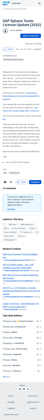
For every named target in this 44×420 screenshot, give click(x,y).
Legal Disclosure (33, 402)
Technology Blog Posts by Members (16, 9)
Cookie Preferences (11, 414)
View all (6, 377)
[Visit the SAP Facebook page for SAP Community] (16, 389)
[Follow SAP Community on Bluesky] (20, 389)
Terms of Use (33, 396)
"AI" (36, 232)
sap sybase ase (14, 173)
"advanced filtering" (10, 232)
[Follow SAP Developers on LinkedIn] (28, 389)
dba (5, 173)
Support (33, 408)
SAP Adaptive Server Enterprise (13, 59)
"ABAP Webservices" (27, 224)
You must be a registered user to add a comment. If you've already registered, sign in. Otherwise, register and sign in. (20, 201)
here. (4, 119)
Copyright (11, 402)
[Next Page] (23, 243)
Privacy (11, 396)
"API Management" (9, 240)
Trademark (11, 408)
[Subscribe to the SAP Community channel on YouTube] (24, 389)
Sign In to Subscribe (31, 36)
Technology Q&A (11, 309)
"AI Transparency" (25, 232)
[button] (4, 49)
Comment (11, 209)
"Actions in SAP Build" (18, 228)
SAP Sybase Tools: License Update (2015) (22, 23)
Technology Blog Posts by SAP (16, 260)
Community (16, 3)
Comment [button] (35, 182)
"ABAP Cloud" (12, 224)
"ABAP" (6, 228)
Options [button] (21, 39)
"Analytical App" (8, 236)
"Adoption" (32, 228)
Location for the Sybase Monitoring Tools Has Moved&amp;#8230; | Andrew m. (21, 96)
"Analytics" (21, 236)
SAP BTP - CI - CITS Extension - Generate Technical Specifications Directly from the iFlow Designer (21, 291)
